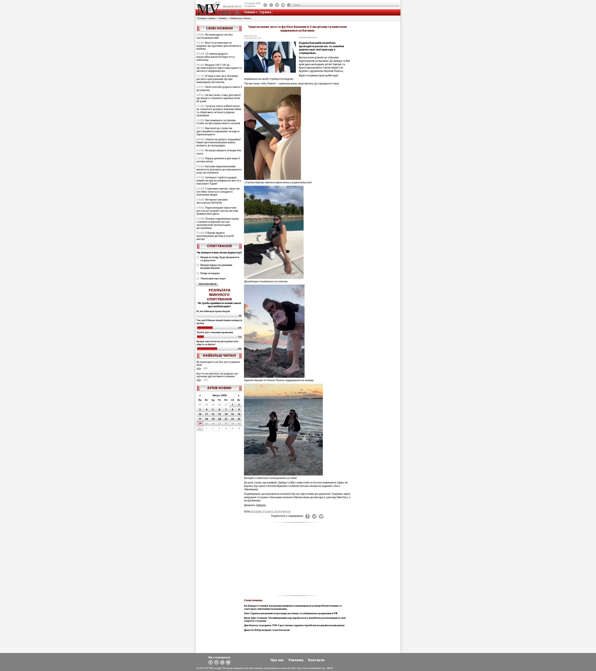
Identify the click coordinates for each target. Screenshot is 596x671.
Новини (249, 12)
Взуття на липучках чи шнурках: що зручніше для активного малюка (218, 46)
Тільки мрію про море (213, 278)
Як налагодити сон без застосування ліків (214, 36)
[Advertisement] (297, 561)
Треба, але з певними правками (214, 332)
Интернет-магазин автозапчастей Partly (212, 201)
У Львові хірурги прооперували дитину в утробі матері (215, 236)
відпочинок (283, 512)
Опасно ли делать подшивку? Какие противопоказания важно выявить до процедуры (218, 142)
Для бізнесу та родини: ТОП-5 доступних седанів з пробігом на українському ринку (294, 625)
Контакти (316, 660)
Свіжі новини (219, 28)
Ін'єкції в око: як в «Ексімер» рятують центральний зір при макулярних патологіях (217, 79)
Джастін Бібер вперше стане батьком (267, 630)
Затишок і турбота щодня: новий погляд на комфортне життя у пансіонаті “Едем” (218, 180)
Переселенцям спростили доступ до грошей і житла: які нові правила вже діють (217, 211)
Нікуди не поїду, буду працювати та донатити (219, 259)
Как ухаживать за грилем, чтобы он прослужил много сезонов (218, 122)
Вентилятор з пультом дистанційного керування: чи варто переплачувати (217, 131)
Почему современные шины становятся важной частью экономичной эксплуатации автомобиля (217, 224)
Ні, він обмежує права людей (213, 311)
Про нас (277, 660)
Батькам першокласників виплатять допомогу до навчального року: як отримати (219, 169)
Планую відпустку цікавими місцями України (216, 266)
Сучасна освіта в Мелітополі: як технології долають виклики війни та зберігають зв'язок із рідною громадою (218, 111)
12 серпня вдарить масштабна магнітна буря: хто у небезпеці (215, 57)
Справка (265, 12)
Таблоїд (261, 505)
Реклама (296, 660)
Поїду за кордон (210, 273)
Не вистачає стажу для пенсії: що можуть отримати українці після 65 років (218, 98)
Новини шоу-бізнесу (240, 18)
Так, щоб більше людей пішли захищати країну (219, 322)
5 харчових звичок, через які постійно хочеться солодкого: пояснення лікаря (218, 191)
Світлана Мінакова (308, 37)
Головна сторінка (206, 18)
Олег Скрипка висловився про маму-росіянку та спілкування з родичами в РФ (290, 613)
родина (268, 512)
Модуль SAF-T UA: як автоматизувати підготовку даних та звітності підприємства (219, 68)
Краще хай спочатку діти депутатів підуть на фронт (217, 343)
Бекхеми (256, 512)
